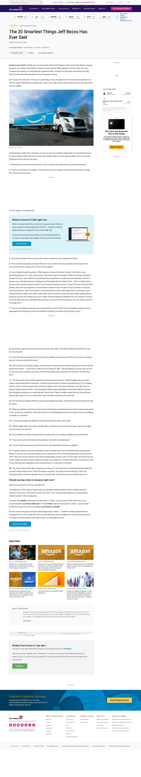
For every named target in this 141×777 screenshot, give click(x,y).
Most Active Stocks (123, 14)
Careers (48, 722)
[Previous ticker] (10, 17)
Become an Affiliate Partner (120, 731)
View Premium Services (119, 700)
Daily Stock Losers (126, 20)
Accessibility (110, 2)
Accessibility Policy (52, 746)
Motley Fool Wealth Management (122, 722)
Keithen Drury (23, 561)
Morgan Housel (16, 47)
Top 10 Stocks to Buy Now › (121, 8)
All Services (69, 719)
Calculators (100, 725)
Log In (121, 2)
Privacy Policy (26, 746)
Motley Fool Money (71, 736)
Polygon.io (31, 730)
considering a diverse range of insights (71, 633)
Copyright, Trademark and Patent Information (75, 746)
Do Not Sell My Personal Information (119, 746)
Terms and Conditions (98, 746)
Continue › (20, 666)
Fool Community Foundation (120, 728)
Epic (67, 725)
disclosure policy (30, 635)
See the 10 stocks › (20, 524)
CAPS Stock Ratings (103, 719)
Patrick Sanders (82, 588)
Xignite (24, 730)
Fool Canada (84, 722)
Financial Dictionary (102, 728)
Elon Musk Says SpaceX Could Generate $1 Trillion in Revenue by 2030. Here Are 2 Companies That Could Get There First (21, 594)
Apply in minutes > (116, 147)
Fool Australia (84, 719)
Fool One (68, 734)
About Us (49, 719)
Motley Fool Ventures (118, 725)
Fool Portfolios (70, 731)
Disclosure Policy (39, 746)
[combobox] (26, 2)
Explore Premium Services (28, 26)
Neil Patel (51, 561)
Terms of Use (15, 746)
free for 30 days (23, 633)
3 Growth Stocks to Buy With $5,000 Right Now (50, 592)
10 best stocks (52, 235)
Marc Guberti (52, 588)
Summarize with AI (46, 53)
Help (128, 2)
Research (49, 725)
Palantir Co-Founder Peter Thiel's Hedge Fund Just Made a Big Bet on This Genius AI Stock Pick (21, 566)
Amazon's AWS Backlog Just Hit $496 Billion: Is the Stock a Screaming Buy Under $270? (80, 566)
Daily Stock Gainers (123, 18)
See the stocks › (22, 244)
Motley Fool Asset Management (121, 719)
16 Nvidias (67, 649)
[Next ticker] (117, 17)
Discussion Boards (102, 722)
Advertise (49, 734)
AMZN (23, 65)
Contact (48, 731)
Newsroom (49, 728)
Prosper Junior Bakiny (26, 588)
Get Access (105, 104)
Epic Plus (68, 728)
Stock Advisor (70, 722)
